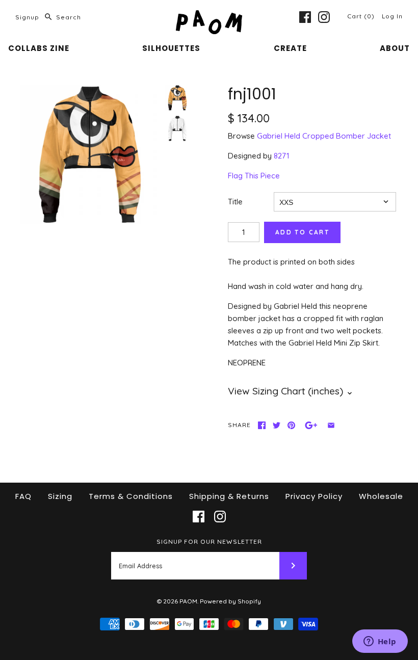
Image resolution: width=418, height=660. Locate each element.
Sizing (60, 496)
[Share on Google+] (311, 425)
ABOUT (395, 48)
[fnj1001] (90, 154)
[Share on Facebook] (262, 425)
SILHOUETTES (171, 48)
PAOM (188, 601)
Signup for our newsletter (209, 541)
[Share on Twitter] (276, 425)
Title (235, 201)
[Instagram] (324, 17)
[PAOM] (209, 16)
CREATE (290, 48)
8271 (282, 156)
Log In (392, 16)
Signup (27, 17)
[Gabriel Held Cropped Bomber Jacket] (177, 128)
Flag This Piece (254, 175)
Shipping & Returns (229, 496)
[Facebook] (305, 17)
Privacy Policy (314, 496)
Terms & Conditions (131, 496)
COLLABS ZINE (38, 48)
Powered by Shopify (230, 601)
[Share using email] (331, 425)
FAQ (23, 496)
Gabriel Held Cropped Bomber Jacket (324, 136)
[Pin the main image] (291, 425)
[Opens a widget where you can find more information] (380, 642)
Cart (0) (362, 16)
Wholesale (381, 496)
